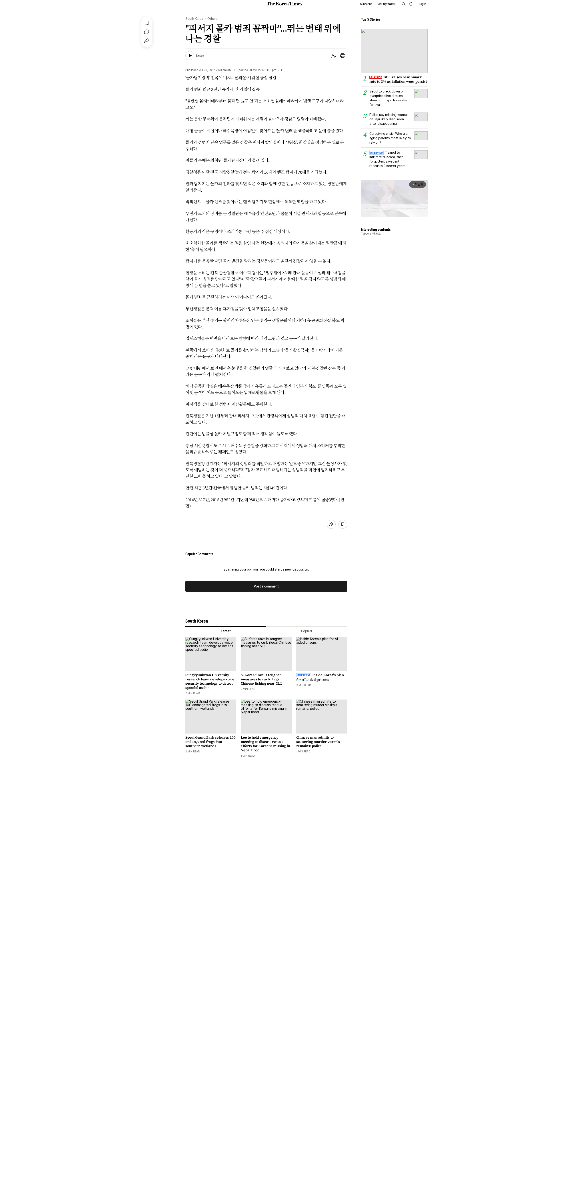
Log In (423, 4)
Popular (306, 631)
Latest (226, 631)
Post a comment (266, 586)
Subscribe (366, 4)
